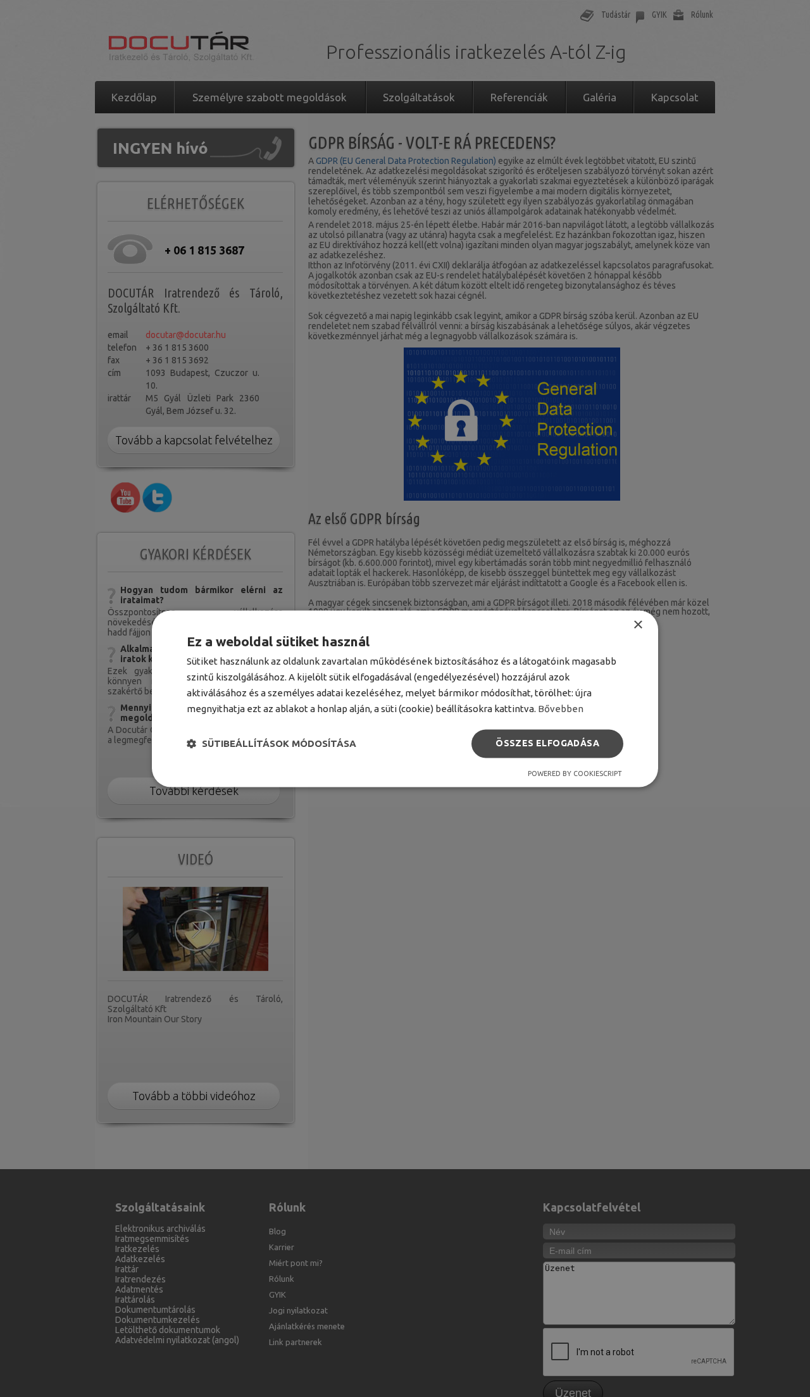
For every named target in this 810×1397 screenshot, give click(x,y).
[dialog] (405, 698)
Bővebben (560, 708)
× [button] (637, 625)
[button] (271, 743)
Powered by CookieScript (575, 773)
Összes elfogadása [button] (547, 743)
